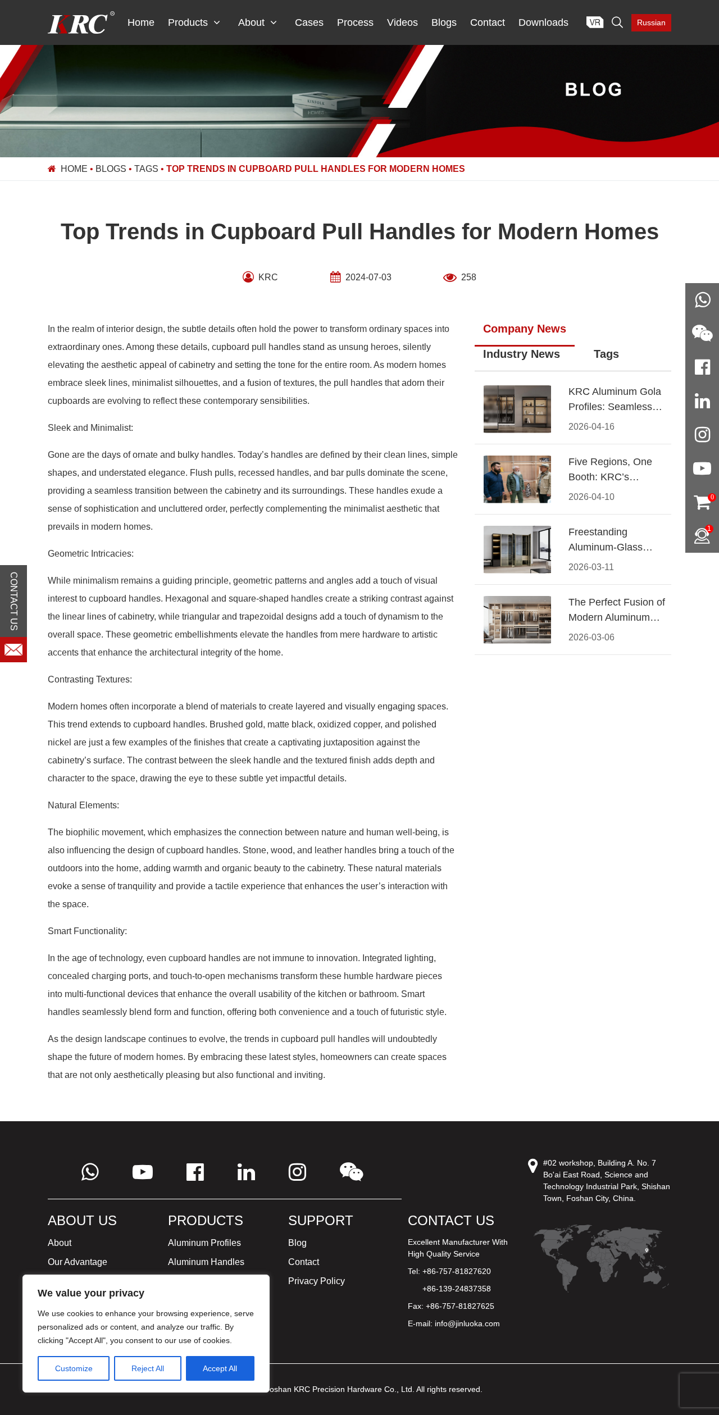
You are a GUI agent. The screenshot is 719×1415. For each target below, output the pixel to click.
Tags (146, 169)
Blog (297, 1243)
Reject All (147, 1368)
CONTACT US (14, 600)
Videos (402, 22)
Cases (309, 22)
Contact (487, 22)
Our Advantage (77, 1262)
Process (355, 22)
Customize (74, 1368)
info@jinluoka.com (467, 1323)
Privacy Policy (316, 1281)
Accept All (220, 1368)
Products (188, 22)
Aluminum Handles (206, 1262)
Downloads (543, 22)
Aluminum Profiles (204, 1243)
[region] (146, 1334)
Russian (651, 22)
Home (141, 22)
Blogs (444, 22)
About (251, 22)
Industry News (521, 354)
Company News (524, 328)
